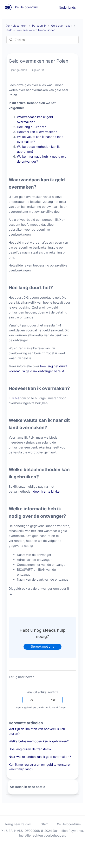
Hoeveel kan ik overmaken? (37, 132)
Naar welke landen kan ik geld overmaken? (40, 757)
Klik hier (15, 398)
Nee (53, 699)
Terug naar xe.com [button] (18, 824)
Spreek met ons (42, 646)
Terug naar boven (22, 677)
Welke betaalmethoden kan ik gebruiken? (39, 741)
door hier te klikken (47, 491)
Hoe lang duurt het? (31, 127)
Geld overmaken (61, 25)
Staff (44, 824)
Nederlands (68, 7)
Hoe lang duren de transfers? (30, 749)
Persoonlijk (39, 25)
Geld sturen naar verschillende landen (30, 30)
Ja (31, 699)
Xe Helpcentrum (16, 25)
